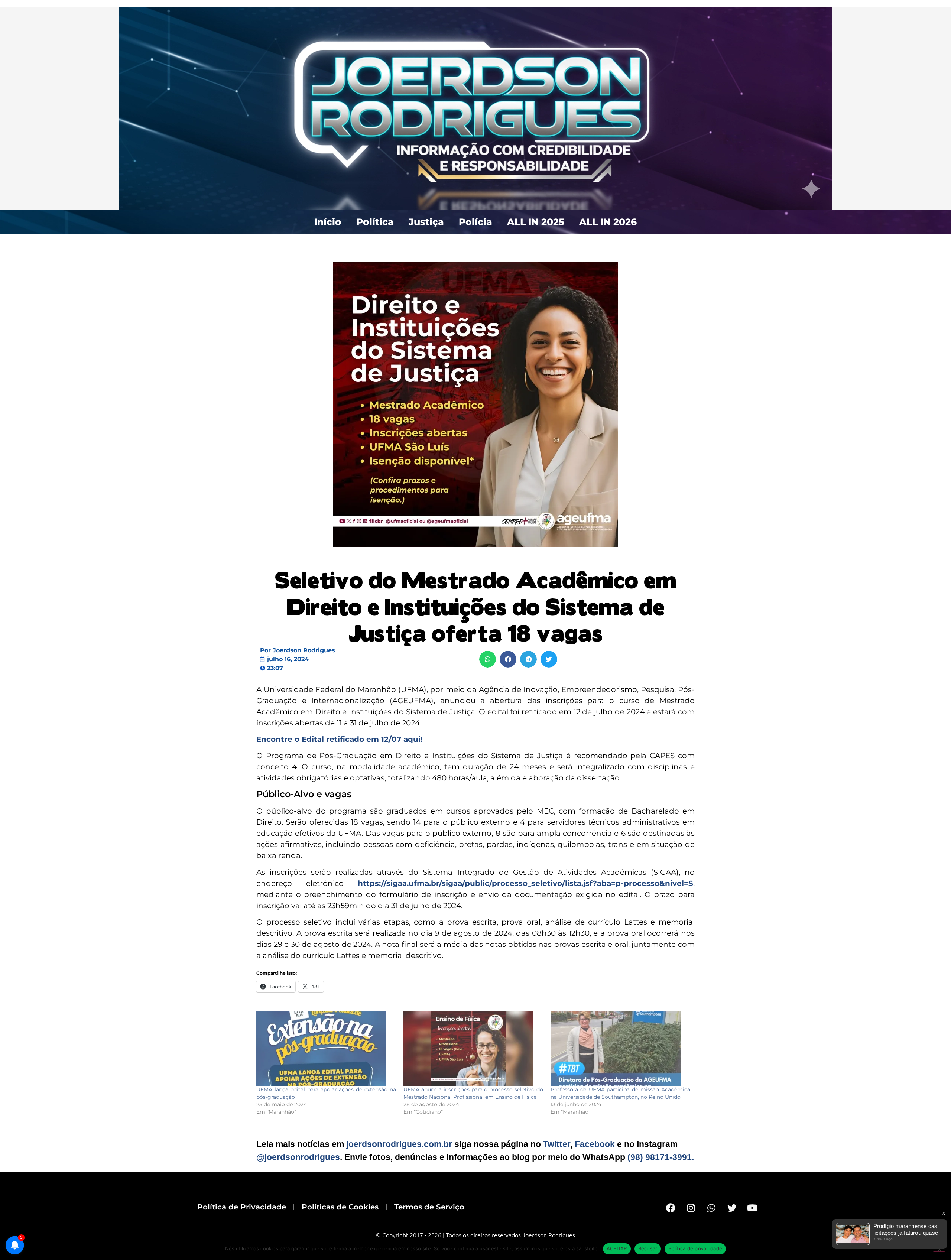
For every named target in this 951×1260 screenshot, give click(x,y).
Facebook (595, 1144)
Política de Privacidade (241, 1206)
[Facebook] (670, 1207)
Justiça (426, 221)
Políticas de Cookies (340, 1206)
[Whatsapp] (711, 1207)
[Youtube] (752, 1207)
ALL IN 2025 (535, 221)
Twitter (556, 1144)
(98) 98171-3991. (660, 1157)
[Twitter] (732, 1207)
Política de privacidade (695, 1248)
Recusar (648, 1248)
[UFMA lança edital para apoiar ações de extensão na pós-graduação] (326, 1048)
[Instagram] (691, 1207)
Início (327, 221)
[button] (487, 659)
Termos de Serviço (429, 1206)
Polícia (475, 221)
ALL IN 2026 (608, 221)
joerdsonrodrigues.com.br (398, 1144)
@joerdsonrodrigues (298, 1157)
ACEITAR (617, 1248)
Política (375, 221)
